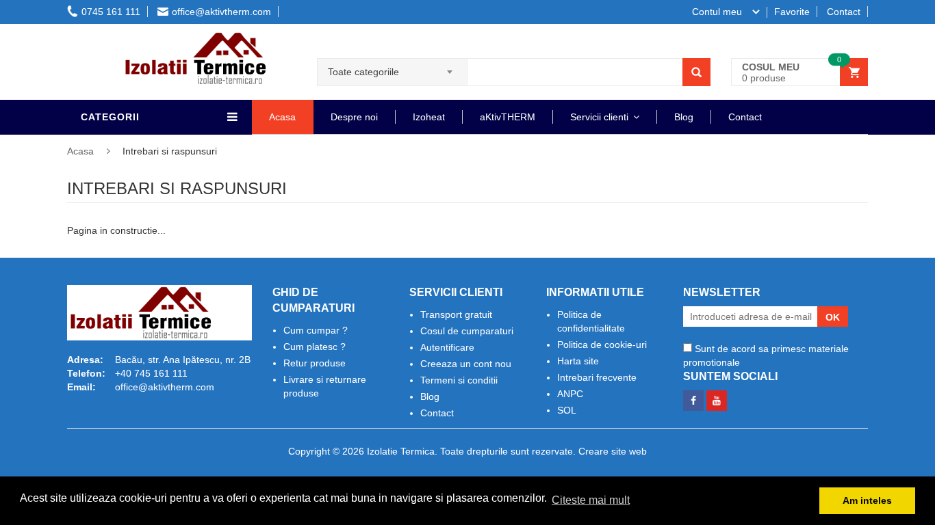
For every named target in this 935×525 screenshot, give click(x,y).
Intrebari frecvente (597, 377)
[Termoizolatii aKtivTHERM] (187, 37)
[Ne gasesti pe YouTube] (716, 397)
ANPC (570, 393)
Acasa (282, 116)
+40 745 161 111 (151, 373)
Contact (843, 11)
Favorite (792, 11)
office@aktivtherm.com (221, 11)
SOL (566, 410)
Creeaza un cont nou (465, 363)
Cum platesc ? (314, 346)
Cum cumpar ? (315, 330)
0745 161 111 (110, 11)
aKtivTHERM (507, 116)
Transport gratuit (456, 314)
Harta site (578, 360)
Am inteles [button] (867, 500)
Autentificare (447, 347)
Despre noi (354, 116)
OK (832, 317)
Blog (683, 116)
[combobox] (392, 67)
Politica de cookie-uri (602, 344)
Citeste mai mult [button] (591, 500)
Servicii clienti (599, 116)
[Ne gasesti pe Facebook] (693, 397)
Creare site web (612, 451)
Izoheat (429, 116)
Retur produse (314, 363)
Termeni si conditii (459, 380)
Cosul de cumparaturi (466, 330)
